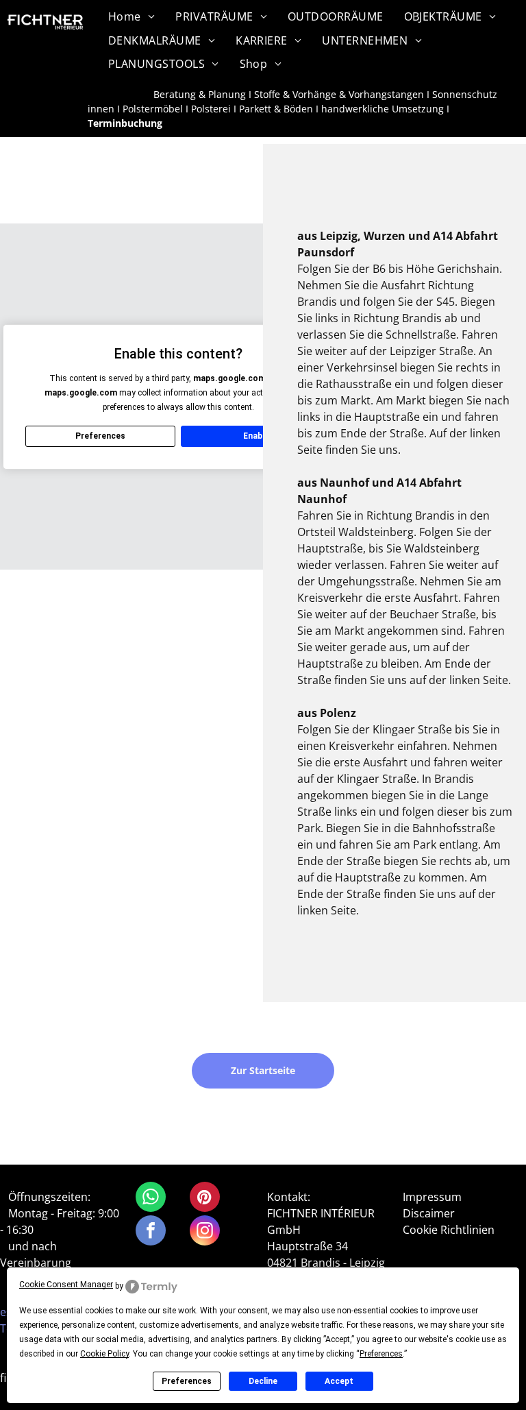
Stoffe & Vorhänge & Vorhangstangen (339, 94)
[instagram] (205, 1232)
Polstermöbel (153, 108)
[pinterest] (205, 1198)
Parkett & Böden (276, 108)
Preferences (187, 1381)
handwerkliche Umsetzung (382, 108)
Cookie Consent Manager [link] (66, 1284)
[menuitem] (131, 16)
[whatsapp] (151, 1198)
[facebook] (151, 1232)
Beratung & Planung (199, 94)
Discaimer (429, 1213)
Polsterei (211, 108)
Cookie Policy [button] (104, 1354)
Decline (263, 1381)
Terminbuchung (125, 123)
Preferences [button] (381, 1354)
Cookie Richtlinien (448, 1229)
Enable (256, 436)
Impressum (432, 1196)
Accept (339, 1381)
